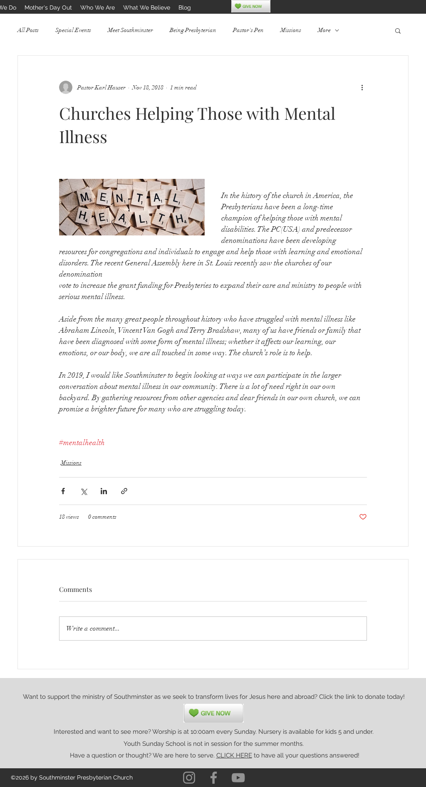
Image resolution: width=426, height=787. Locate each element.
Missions (290, 30)
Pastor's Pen (248, 30)
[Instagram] (189, 778)
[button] (398, 30)
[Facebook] (214, 778)
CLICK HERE (234, 755)
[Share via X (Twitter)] (83, 491)
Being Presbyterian (193, 30)
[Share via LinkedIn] (104, 491)
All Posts (28, 30)
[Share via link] (124, 491)
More (324, 30)
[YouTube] (238, 778)
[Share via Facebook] (63, 491)
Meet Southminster (130, 30)
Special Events (73, 30)
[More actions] (362, 87)
